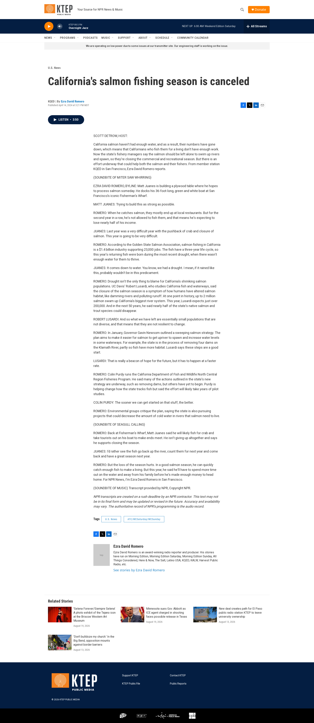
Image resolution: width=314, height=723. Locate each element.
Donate (260, 9)
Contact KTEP (178, 675)
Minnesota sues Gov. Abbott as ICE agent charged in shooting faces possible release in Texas (166, 612)
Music (105, 37)
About (143, 37)
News (48, 37)
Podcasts (90, 37)
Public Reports (178, 683)
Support (124, 37)
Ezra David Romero (72, 101)
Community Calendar (193, 37)
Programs (67, 37)
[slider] (65, 26)
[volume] (60, 26)
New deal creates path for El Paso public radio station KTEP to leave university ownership (240, 612)
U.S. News (54, 68)
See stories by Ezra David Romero (139, 570)
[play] (49, 26)
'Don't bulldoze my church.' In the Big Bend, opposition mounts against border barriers (93, 640)
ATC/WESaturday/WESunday (144, 519)
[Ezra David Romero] (101, 555)
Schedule (162, 37)
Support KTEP (130, 675)
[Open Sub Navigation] (54, 37)
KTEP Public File (131, 683)
